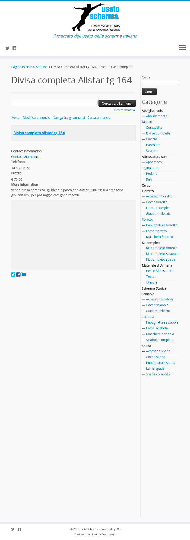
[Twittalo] (13, 274)
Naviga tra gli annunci (69, 117)
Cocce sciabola (157, 305)
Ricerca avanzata (124, 110)
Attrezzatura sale (154, 156)
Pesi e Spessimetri (159, 270)
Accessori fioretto (159, 196)
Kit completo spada (160, 259)
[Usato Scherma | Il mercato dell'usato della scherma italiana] (95, 17)
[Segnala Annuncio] (23, 274)
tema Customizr (104, 534)
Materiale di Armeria (157, 265)
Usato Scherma (89, 529)
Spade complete (158, 374)
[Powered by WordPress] (118, 528)
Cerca (146, 77)
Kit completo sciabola (162, 253)
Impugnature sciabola (162, 322)
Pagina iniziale (21, 67)
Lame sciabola (157, 328)
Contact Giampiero (25, 156)
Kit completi (151, 242)
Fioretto (148, 191)
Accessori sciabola (160, 299)
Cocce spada (155, 357)
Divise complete (158, 133)
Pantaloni (153, 145)
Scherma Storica (154, 288)
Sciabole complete (160, 339)
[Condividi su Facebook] (18, 274)
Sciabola (148, 294)
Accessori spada (158, 351)
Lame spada (155, 368)
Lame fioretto (156, 231)
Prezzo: (16, 173)
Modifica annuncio (36, 117)
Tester (151, 276)
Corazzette (154, 127)
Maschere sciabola (160, 334)
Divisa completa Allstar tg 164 (39, 132)
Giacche (152, 139)
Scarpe (151, 150)
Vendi (16, 117)
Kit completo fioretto (161, 248)
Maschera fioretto (159, 236)
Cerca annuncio (99, 117)
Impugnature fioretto (161, 225)
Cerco (146, 185)
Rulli (149, 179)
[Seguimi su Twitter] (9, 48)
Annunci (42, 67)
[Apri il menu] (182, 47)
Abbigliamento (152, 110)
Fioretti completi (158, 208)
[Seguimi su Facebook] (16, 48)
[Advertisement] (73, 235)
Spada (146, 345)
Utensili (151, 282)
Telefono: (18, 161)
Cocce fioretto (157, 202)
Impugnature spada (160, 362)
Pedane (151, 173)
